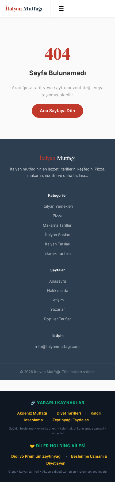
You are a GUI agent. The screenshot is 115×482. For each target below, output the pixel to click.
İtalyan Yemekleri (58, 206)
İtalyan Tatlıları (57, 244)
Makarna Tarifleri (57, 225)
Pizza (57, 215)
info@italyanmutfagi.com (57, 346)
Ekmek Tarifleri (57, 253)
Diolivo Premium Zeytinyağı (36, 456)
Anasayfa (57, 281)
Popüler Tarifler (57, 319)
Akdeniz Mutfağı (32, 413)
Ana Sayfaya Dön (57, 110)
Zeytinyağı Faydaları (70, 420)
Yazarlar (57, 309)
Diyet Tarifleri (69, 413)
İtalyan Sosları (57, 234)
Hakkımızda (57, 290)
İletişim (57, 300)
